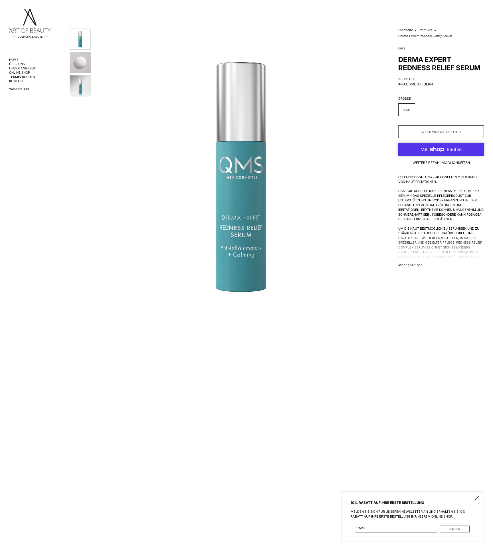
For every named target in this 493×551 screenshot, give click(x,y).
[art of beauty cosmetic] (30, 23)
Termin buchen (22, 77)
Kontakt (16, 81)
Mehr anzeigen (410, 265)
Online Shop (19, 72)
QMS (401, 49)
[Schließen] (477, 498)
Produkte (425, 30)
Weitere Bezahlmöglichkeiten (441, 163)
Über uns (17, 64)
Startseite (405, 30)
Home (14, 59)
